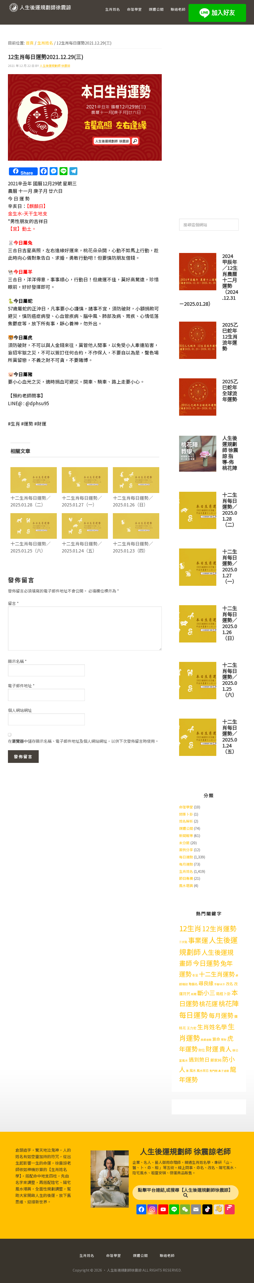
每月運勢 (186, 864)
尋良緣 (205, 983)
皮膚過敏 (206, 1039)
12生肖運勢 (219, 928)
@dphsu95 (37, 403)
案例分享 (186, 849)
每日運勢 (186, 856)
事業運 (198, 940)
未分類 (184, 842)
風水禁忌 (203, 1070)
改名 (229, 983)
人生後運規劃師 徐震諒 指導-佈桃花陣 (230, 452)
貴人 (225, 1048)
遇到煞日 (199, 1059)
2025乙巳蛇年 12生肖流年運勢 (230, 336)
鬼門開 (213, 1071)
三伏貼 (183, 942)
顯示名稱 (17, 661)
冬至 (195, 975)
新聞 (193, 994)
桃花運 (208, 1003)
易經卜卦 (223, 993)
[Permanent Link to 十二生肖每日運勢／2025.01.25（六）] (33, 516)
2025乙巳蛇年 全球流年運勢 (230, 390)
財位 (201, 1050)
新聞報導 (186, 835)
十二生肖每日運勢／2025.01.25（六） (30, 546)
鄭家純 (216, 1060)
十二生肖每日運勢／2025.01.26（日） (133, 501)
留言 (13, 603)
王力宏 (191, 1028)
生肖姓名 (186, 871)
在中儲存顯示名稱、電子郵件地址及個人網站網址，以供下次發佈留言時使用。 (83, 741)
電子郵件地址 (21, 686)
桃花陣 (229, 1003)
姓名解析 (186, 821)
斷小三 (206, 992)
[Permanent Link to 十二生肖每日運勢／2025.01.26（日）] (136, 470)
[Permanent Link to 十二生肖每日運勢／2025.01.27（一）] (85, 470)
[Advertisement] (209, 121)
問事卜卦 (186, 814)
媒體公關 (186, 828)
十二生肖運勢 (217, 974)
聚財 (223, 1039)
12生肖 (190, 928)
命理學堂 (186, 806)
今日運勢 (206, 963)
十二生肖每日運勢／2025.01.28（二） (30, 501)
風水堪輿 (186, 885)
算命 (216, 1039)
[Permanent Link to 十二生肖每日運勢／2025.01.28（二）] (33, 470)
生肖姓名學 (212, 1026)
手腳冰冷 (219, 984)
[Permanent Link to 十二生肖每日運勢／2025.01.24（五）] (85, 516)
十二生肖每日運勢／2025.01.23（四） (133, 546)
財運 (212, 1048)
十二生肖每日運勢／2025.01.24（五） (82, 546)
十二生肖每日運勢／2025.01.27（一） (82, 501)
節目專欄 (186, 878)
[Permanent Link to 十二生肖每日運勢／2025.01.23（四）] (136, 516)
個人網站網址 (20, 710)
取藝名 (193, 984)
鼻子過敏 (223, 1071)
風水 (193, 1070)
